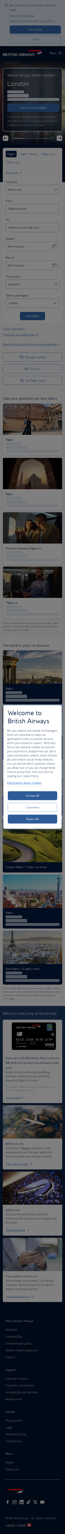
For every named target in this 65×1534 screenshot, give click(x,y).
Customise (32, 807)
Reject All (32, 819)
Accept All (32, 795)
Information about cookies (24, 783)
